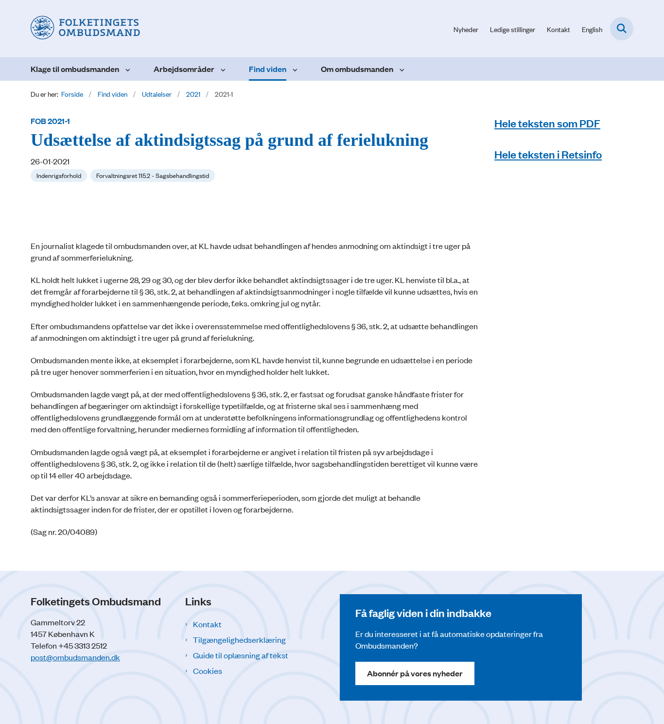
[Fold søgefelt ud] (621, 28)
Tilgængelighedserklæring (239, 639)
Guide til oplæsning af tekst (240, 655)
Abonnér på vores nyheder (415, 673)
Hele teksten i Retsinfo (548, 154)
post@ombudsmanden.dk (75, 657)
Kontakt (207, 623)
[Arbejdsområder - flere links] (222, 69)
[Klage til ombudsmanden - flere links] (126, 69)
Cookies (207, 670)
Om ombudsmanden (357, 68)
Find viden (267, 68)
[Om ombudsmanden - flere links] (400, 69)
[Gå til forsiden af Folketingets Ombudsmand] (85, 29)
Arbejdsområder (184, 68)
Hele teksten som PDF (547, 123)
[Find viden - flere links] (293, 69)
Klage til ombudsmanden (75, 68)
